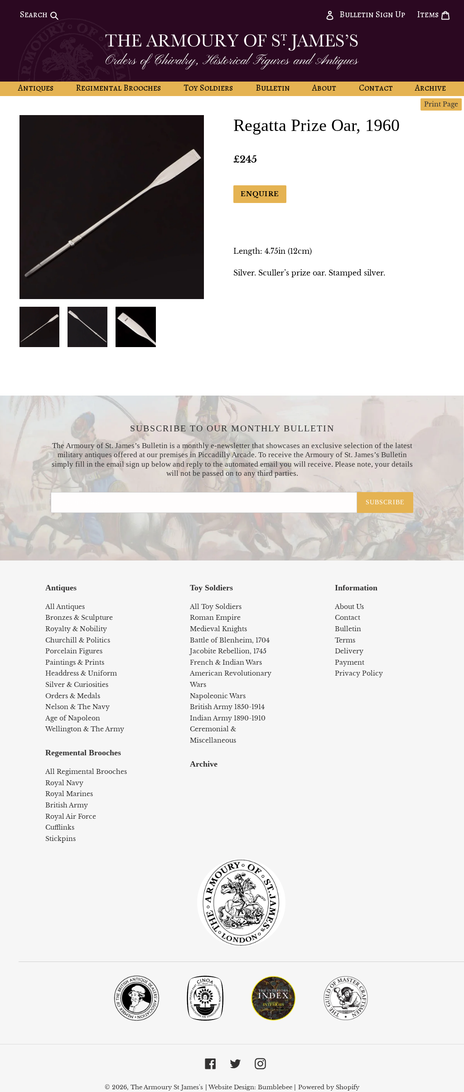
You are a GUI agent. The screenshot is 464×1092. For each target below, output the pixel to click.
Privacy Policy (359, 673)
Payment (349, 662)
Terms (345, 640)
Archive (204, 763)
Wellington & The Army (84, 729)
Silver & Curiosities (76, 685)
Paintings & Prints (74, 662)
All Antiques (65, 607)
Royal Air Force (70, 816)
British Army (66, 805)
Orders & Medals (72, 696)
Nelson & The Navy (77, 707)
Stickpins (60, 839)
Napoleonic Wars (218, 696)
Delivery (349, 651)
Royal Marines (69, 794)
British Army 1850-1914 (227, 707)
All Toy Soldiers (216, 607)
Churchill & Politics (77, 640)
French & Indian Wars (226, 662)
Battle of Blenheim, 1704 (230, 640)
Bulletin (348, 629)
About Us (349, 607)
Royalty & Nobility (76, 629)
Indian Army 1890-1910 (228, 718)
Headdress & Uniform (81, 673)
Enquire (260, 194)
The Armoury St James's (166, 1087)
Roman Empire (215, 618)
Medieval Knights (218, 629)
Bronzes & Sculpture (79, 618)
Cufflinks (59, 827)
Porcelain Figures (73, 651)
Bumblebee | (277, 1087)
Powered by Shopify (328, 1087)
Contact (347, 618)
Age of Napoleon (72, 718)
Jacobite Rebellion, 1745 (228, 651)
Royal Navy (64, 783)
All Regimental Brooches (86, 772)
